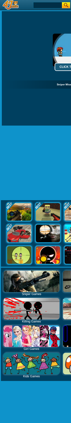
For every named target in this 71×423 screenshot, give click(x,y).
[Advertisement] (35, 163)
